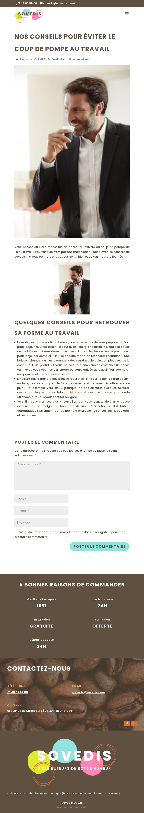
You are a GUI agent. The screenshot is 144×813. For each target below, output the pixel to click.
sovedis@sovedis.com (88, 692)
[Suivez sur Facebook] (127, 723)
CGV (84, 807)
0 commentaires (79, 59)
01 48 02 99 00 (17, 692)
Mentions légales (68, 807)
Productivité (59, 59)
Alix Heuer (26, 59)
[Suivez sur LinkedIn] (134, 723)
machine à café (75, 392)
